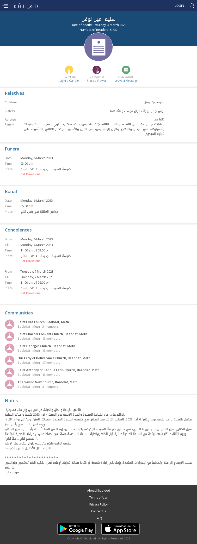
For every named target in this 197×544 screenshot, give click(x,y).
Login (179, 5)
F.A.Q (98, 518)
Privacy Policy (98, 504)
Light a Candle (69, 81)
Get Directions (30, 174)
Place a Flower (96, 81)
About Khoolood (98, 490)
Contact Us (98, 511)
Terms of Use (98, 497)
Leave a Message (126, 81)
